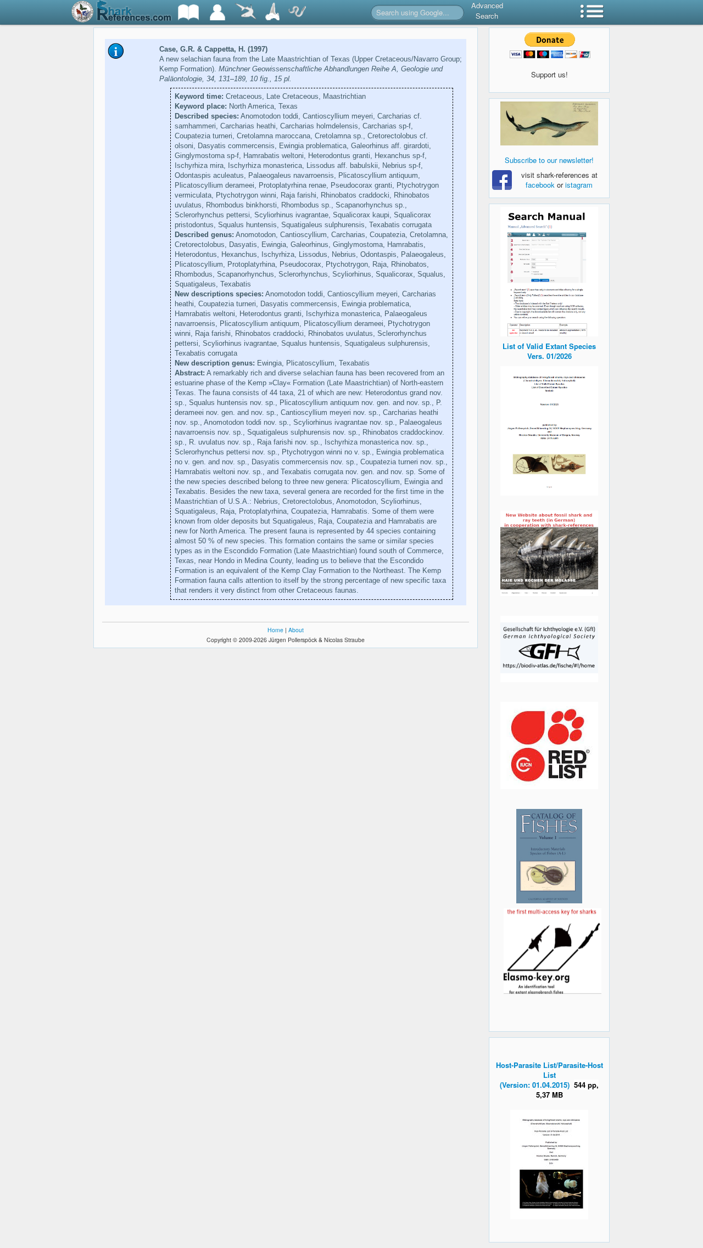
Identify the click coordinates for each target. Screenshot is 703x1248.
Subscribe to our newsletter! (549, 160)
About (296, 630)
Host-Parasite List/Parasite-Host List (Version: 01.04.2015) (549, 1075)
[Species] (245, 12)
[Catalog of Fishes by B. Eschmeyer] (549, 856)
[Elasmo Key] (552, 950)
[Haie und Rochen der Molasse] (549, 553)
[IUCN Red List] (549, 745)
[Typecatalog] (272, 12)
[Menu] (592, 12)
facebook (540, 184)
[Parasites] (297, 12)
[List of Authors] (217, 12)
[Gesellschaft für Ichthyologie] (549, 648)
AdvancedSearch (487, 10)
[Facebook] (549, 123)
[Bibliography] (188, 12)
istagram (579, 184)
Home (275, 630)
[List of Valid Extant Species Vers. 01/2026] (549, 429)
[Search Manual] (549, 270)
